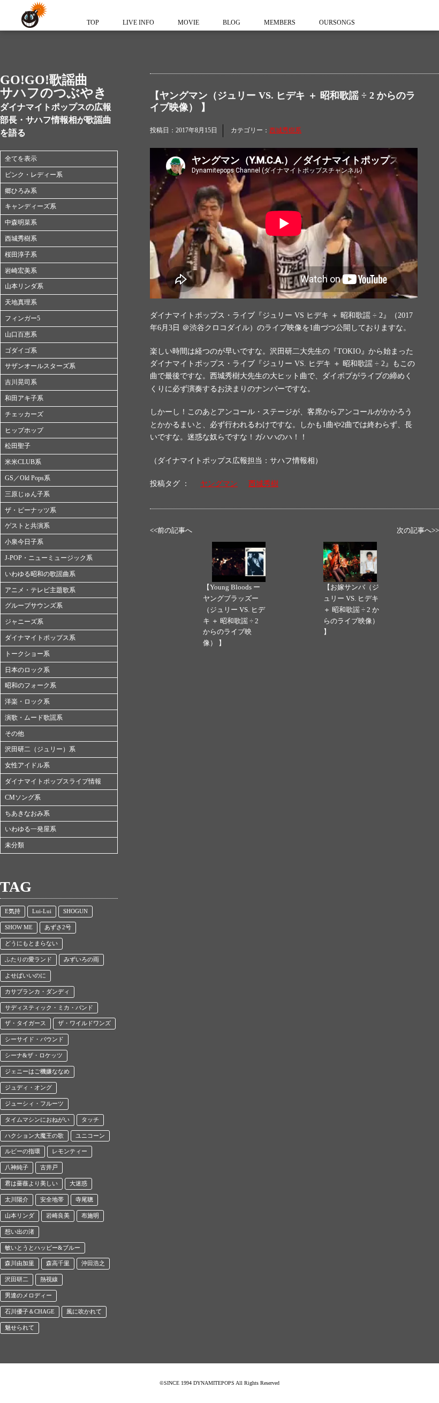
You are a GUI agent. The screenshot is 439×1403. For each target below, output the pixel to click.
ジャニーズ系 (24, 621)
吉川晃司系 (21, 382)
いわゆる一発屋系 (30, 829)
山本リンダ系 (24, 286)
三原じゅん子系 (27, 494)
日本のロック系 (27, 670)
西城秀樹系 (21, 238)
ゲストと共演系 (27, 525)
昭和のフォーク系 (30, 685)
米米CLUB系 (23, 462)
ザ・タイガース (25, 1023)
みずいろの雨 (81, 959)
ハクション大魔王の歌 (34, 1136)
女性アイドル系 (27, 765)
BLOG (231, 22)
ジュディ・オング (28, 1088)
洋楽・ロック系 (27, 701)
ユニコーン (90, 1136)
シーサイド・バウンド (34, 1039)
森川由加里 (19, 1263)
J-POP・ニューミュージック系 (49, 558)
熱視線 (49, 1279)
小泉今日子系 (24, 542)
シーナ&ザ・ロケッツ (34, 1055)
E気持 (12, 911)
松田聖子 (18, 446)
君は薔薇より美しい (31, 1183)
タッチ (90, 1120)
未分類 (14, 845)
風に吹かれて (84, 1312)
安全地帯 (52, 1200)
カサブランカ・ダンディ (37, 992)
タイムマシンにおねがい (37, 1120)
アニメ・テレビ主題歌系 (40, 590)
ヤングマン (219, 484)
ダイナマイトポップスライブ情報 (53, 781)
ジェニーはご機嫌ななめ (37, 1071)
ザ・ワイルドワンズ (84, 1023)
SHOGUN (75, 911)
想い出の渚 (19, 1232)
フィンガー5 (22, 318)
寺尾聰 (84, 1200)
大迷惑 (78, 1183)
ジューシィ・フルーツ (34, 1104)
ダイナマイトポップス (32, 15)
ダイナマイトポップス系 (40, 637)
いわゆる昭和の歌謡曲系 (40, 574)
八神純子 (16, 1167)
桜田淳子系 (21, 254)
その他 (14, 733)
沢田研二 (16, 1279)
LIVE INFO (138, 22)
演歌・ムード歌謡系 (34, 717)
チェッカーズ (24, 414)
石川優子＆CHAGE (30, 1312)
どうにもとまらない (31, 943)
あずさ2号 (57, 927)
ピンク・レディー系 (34, 174)
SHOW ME (19, 927)
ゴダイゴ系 (21, 350)
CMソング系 (23, 797)
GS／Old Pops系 (27, 478)
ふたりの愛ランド (28, 959)
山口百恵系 (21, 334)
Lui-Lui (41, 911)
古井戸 (49, 1167)
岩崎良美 (58, 1216)
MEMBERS (280, 22)
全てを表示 (21, 158)
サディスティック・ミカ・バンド (49, 1008)
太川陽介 (16, 1200)
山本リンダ (19, 1216)
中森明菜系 (21, 222)
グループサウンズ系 (34, 605)
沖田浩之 (93, 1263)
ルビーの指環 (22, 1151)
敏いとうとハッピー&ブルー (42, 1248)
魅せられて (19, 1328)
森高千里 (58, 1263)
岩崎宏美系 (21, 270)
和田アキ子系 (24, 398)
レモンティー (69, 1151)
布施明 (90, 1216)
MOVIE (188, 22)
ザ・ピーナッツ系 (30, 510)
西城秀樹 (263, 484)
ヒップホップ (24, 430)
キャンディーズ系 (30, 206)
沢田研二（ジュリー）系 (40, 749)
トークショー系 (27, 654)
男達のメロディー (28, 1295)
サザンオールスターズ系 (40, 366)
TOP (93, 22)
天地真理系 (21, 302)
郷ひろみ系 (21, 191)
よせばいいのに (25, 976)
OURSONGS (337, 22)
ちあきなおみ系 (27, 813)
